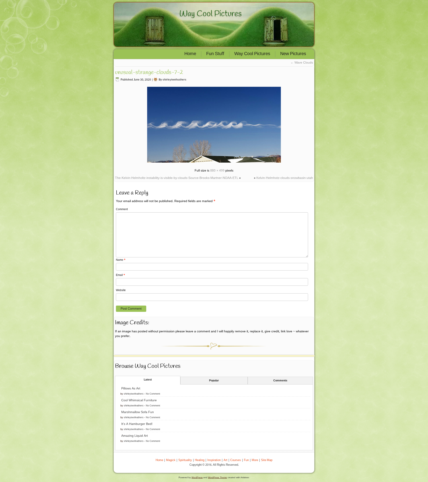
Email (120, 275)
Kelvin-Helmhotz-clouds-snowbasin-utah (284, 178)
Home (190, 54)
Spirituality (185, 460)
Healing (199, 460)
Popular (214, 381)
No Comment (153, 394)
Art (225, 460)
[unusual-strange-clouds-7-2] (214, 163)
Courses (235, 460)
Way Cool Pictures (210, 13)
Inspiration (214, 460)
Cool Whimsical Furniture (139, 400)
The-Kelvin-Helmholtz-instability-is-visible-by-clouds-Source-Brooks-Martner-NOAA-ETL (176, 178)
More (255, 460)
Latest (148, 380)
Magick (170, 460)
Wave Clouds (301, 62)
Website (121, 290)
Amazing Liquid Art (134, 436)
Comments (280, 381)
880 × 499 (217, 170)
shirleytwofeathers (174, 80)
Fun (246, 460)
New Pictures (293, 54)
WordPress (197, 477)
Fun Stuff (215, 54)
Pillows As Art (130, 388)
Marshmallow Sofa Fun (137, 412)
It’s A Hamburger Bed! (136, 424)
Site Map (266, 460)
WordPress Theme (217, 477)
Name (121, 260)
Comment (122, 209)
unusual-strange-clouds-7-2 (149, 72)
